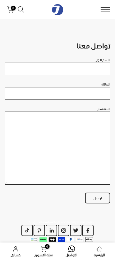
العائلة (106, 84)
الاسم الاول (103, 60)
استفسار (104, 109)
